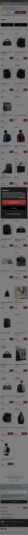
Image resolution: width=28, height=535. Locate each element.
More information (22, 197)
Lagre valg (14, 208)
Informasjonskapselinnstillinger (14, 213)
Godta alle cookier (14, 202)
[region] (14, 203)
